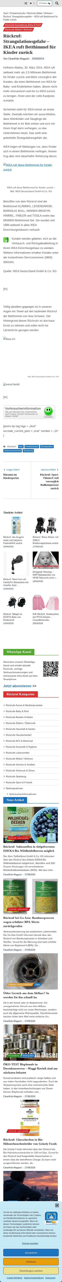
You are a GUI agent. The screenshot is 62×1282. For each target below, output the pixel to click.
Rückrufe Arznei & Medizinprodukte (24, 705)
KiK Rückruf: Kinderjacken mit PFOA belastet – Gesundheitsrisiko (46, 617)
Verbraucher (28, 1056)
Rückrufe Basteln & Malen (19, 717)
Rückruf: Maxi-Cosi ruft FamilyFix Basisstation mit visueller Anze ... (15, 582)
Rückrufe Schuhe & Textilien (20, 764)
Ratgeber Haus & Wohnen (20, 984)
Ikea (21, 446)
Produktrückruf (31, 446)
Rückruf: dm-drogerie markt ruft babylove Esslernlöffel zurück (13, 540)
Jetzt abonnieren (17, 686)
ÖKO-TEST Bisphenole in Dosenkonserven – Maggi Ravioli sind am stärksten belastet (30, 1068)
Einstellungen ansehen (31, 1270)
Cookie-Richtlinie (14, 1278)
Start (5, 13)
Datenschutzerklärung (34, 1278)
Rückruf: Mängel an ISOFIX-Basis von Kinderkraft (12, 617)
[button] (57, 1205)
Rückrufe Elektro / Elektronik (20, 723)
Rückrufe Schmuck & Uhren (20, 770)
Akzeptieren (31, 1252)
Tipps (37, 984)
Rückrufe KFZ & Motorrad (19, 741)
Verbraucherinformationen (22, 794)
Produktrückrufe (17, 13)
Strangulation (47, 446)
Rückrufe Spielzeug (16, 776)
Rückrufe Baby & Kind (17, 711)
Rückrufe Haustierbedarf (18, 735)
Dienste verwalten (30, 1243)
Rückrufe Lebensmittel (17, 752)
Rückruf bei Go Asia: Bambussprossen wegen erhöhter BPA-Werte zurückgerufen (28, 922)
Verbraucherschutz (12, 451)
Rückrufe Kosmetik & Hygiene (21, 746)
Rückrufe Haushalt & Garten (20, 729)
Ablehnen (31, 1261)
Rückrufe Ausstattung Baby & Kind (23, 25)
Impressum (50, 1278)
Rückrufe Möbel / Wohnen (39, 13)
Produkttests (13, 1056)
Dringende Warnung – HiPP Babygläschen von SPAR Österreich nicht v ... (45, 575)
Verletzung (28, 451)
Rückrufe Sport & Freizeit (19, 782)
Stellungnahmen (14, 788)
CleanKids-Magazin (18, 58)
